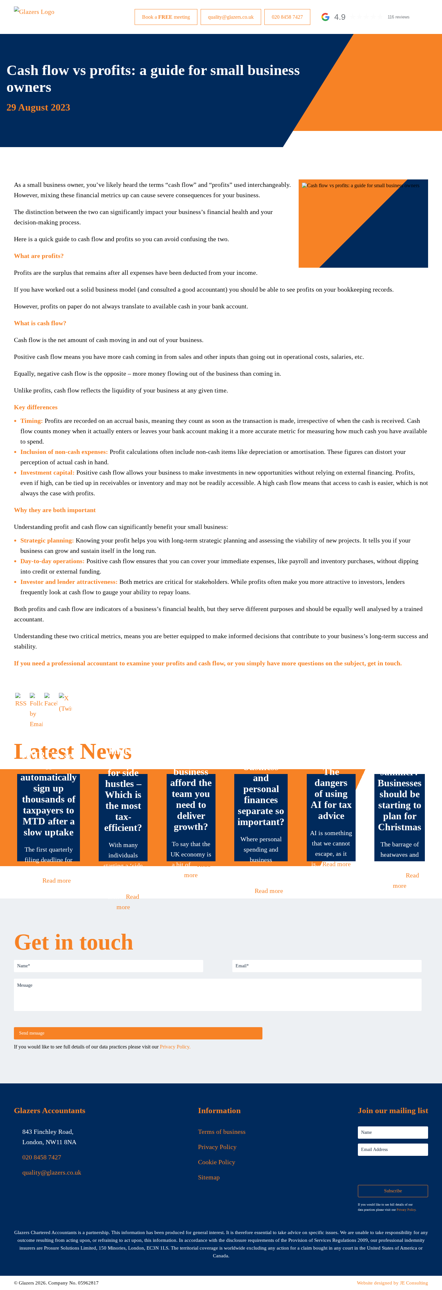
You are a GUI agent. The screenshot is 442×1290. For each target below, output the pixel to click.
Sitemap (209, 1177)
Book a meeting (166, 17)
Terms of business (222, 1131)
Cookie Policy (216, 1162)
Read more (56, 880)
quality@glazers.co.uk (231, 17)
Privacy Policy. (175, 1046)
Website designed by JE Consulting (392, 1282)
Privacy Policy (217, 1146)
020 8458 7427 (287, 17)
